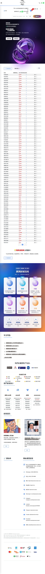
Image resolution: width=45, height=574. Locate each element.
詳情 (6, 446)
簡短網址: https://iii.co (30, 485)
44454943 (6, 80)
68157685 (6, 94)
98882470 (6, 90)
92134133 (6, 242)
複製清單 (9, 68)
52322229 (6, 128)
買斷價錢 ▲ (15, 72)
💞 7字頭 (8, 378)
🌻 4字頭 (8, 376)
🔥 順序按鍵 (27, 378)
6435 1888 (6, 124)
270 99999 (6, 218)
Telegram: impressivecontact (32, 510)
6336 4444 (6, 197)
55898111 (6, 96)
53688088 (6, 102)
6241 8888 (6, 209)
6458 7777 (6, 179)
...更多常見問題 (8, 357)
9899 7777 (6, 236)
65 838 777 (6, 149)
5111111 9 (6, 207)
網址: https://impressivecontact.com (33, 480)
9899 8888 (6, 240)
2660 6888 (6, 181)
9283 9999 (6, 205)
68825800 (6, 118)
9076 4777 (6, 238)
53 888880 (6, 187)
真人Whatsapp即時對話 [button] (11, 26)
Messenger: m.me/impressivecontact (33, 493)
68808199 (6, 108)
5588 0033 (6, 157)
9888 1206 (6, 135)
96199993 (6, 133)
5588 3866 (6, 116)
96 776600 (6, 141)
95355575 (6, 230)
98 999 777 (6, 214)
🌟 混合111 (37, 378)
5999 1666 (6, 193)
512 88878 (6, 161)
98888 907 (6, 165)
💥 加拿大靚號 (37, 376)
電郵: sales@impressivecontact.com (33, 524)
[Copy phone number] (26, 74)
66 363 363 (6, 195)
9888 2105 (6, 114)
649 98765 (6, 122)
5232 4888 (6, 126)
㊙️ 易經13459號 (27, 376)
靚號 (5, 72)
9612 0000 (6, 199)
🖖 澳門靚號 (17, 381)
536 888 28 (6, 159)
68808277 (6, 120)
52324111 (6, 84)
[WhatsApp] (41, 3)
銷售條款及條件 (26, 537)
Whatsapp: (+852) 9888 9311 (32, 472)
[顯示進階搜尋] (30, 16)
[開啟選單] (1, 3)
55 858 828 (6, 104)
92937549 (6, 82)
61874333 (6, 88)
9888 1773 (6, 130)
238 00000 (6, 212)
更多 (35, 74)
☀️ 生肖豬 (18, 376)
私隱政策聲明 (33, 537)
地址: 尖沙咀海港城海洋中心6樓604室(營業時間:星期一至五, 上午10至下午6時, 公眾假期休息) (33, 466)
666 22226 (6, 185)
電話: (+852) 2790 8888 (31, 476)
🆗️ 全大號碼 (7, 381)
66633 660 (6, 163)
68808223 (6, 112)
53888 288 (6, 169)
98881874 (6, 92)
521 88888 (6, 228)
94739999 (6, 201)
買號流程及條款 (20, 537)
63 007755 (6, 137)
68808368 (6, 106)
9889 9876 (6, 155)
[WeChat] (43, 3)
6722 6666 (6, 222)
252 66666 (6, 216)
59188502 (6, 76)
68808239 (6, 110)
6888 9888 (6, 232)
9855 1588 (6, 153)
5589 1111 (6, 183)
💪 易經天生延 (27, 381)
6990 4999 (6, 145)
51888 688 (6, 167)
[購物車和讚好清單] (31, 10)
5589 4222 (6, 78)
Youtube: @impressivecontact (32, 514)
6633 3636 (6, 191)
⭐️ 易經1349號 (37, 381)
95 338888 (6, 224)
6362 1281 (6, 86)
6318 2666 (6, 143)
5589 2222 (6, 173)
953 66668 (6, 171)
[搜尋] (34, 16)
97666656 (6, 139)
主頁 (6, 10)
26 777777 (6, 220)
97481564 (6, 74)
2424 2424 (6, 226)
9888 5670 (6, 147)
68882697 (6, 151)
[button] (26, 16)
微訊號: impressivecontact (31, 489)
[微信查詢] (22, 11)
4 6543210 (6, 177)
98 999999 (6, 234)
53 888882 (6, 189)
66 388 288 (6, 175)
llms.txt (38, 537)
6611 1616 (6, 203)
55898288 (6, 98)
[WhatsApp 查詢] (20, 11)
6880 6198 (6, 100)
